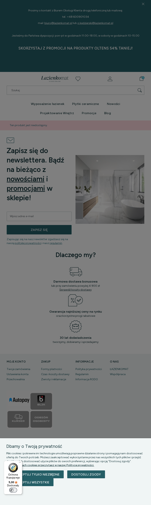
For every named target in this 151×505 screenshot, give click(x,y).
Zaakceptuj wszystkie (29, 482)
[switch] (13, 490)
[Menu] (19, 463)
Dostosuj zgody (86, 474)
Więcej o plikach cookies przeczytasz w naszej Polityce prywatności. (50, 465)
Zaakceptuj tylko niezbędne (35, 474)
